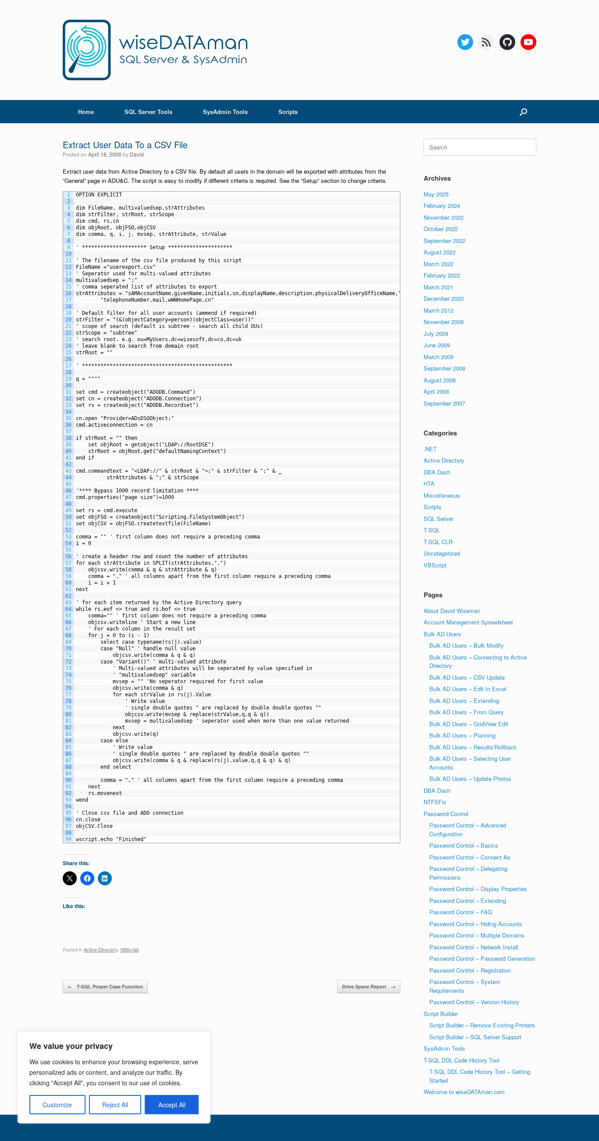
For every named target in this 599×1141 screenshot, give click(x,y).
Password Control (446, 813)
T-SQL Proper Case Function (105, 986)
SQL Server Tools (148, 111)
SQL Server (438, 518)
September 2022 (444, 240)
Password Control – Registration (470, 970)
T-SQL (432, 530)
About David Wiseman (452, 610)
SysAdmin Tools (225, 111)
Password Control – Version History (474, 1002)
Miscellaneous (442, 495)
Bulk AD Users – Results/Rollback (473, 747)
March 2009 (438, 357)
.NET (430, 449)
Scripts (288, 111)
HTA (429, 483)
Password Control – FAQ (460, 912)
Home (86, 111)
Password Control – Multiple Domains (476, 935)
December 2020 (444, 298)
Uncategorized (442, 553)
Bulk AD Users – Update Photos (470, 778)
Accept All (171, 1104)
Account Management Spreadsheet (468, 622)
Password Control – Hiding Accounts (475, 924)
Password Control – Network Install (473, 947)
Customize (57, 1104)
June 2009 (437, 345)
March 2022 (438, 264)
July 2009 (436, 333)
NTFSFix (435, 802)
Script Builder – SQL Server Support (475, 1037)
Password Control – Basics (463, 845)
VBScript (129, 949)
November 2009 (444, 321)
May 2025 (436, 194)
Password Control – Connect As (469, 857)
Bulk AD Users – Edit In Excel (467, 689)
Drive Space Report (369, 986)
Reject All (115, 1104)
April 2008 (436, 391)
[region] (114, 1077)
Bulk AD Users (442, 634)
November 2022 (444, 217)
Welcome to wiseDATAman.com (464, 1092)
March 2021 (438, 287)
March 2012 (438, 310)
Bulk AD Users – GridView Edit (468, 724)
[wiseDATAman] (155, 50)
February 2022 (442, 275)
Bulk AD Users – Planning (462, 735)
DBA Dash (437, 472)
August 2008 (440, 380)
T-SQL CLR (438, 542)
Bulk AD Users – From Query (466, 712)
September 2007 (444, 403)
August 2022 (440, 252)
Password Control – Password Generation (482, 958)
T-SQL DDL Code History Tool (461, 1060)
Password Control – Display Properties (478, 888)
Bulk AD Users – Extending (464, 700)
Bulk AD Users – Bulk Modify (466, 645)
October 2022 (441, 229)
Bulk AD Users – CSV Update (467, 677)
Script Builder (441, 1013)
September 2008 (444, 368)
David (137, 154)
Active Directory (101, 949)
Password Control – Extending (467, 900)
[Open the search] (523, 111)
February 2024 (442, 205)
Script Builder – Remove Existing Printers (482, 1025)
